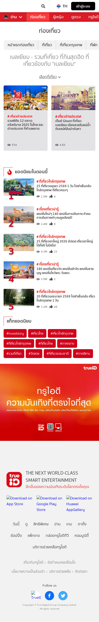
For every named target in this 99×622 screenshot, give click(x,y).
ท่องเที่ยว (37, 17)
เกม (69, 524)
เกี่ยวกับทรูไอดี (33, 562)
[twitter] (63, 595)
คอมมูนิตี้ (81, 535)
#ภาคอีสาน (83, 353)
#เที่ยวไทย (37, 333)
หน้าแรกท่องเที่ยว (21, 45)
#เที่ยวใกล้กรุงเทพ (62, 333)
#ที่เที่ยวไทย (45, 343)
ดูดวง (76, 17)
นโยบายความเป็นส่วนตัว (28, 571)
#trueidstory (15, 333)
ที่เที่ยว (47, 45)
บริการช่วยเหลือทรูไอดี (50, 547)
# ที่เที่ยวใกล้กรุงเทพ (51, 181)
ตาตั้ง (82, 524)
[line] (36, 595)
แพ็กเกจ (34, 535)
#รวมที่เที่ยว (13, 353)
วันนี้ (16, 524)
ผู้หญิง (58, 17)
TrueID (13, 6)
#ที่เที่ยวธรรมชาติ (58, 353)
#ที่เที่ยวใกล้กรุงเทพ (18, 343)
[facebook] (49, 595)
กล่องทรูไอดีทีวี (57, 535)
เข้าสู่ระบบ (83, 6)
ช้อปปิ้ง (16, 535)
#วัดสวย (34, 353)
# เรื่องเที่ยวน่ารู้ (48, 209)
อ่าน (14, 17)
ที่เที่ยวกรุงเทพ (71, 45)
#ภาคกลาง (67, 343)
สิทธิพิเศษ (41, 524)
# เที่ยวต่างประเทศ (19, 116)
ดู (26, 524)
